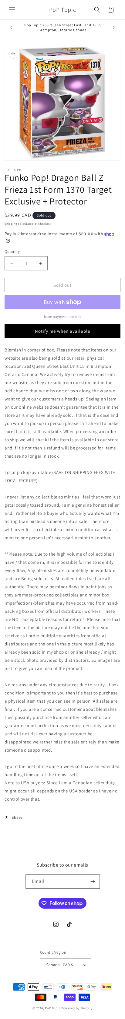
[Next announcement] (113, 27)
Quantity (12, 251)
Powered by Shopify (77, 1008)
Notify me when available (62, 331)
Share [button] (17, 817)
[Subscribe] (93, 881)
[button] (12, 9)
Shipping (11, 224)
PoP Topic (52, 1008)
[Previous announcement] (11, 27)
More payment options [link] (62, 316)
